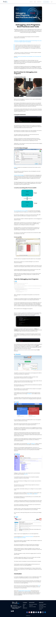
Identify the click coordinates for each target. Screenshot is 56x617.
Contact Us (31, 605)
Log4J (16, 517)
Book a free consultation (33, 604)
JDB (16, 281)
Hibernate (33, 443)
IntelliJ (31, 493)
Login (51, 1)
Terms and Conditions (42, 604)
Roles (35, 1)
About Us (31, 1)
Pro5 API (40, 609)
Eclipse (15, 167)
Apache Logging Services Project (20, 537)
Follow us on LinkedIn (32, 606)
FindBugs (17, 454)
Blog (23, 606)
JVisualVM (17, 354)
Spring (28, 443)
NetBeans (35, 493)
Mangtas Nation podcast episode (25, 590)
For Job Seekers (46, 1)
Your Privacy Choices (42, 606)
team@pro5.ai (14, 605)
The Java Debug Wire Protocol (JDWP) (21, 210)
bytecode (26, 474)
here (39, 585)
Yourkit (17, 402)
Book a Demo (39, 1)
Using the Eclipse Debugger (19, 175)
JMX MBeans (29, 393)
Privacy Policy (41, 605)
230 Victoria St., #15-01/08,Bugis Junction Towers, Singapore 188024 (16, 607)
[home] (5, 1)
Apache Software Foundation (28, 536)
